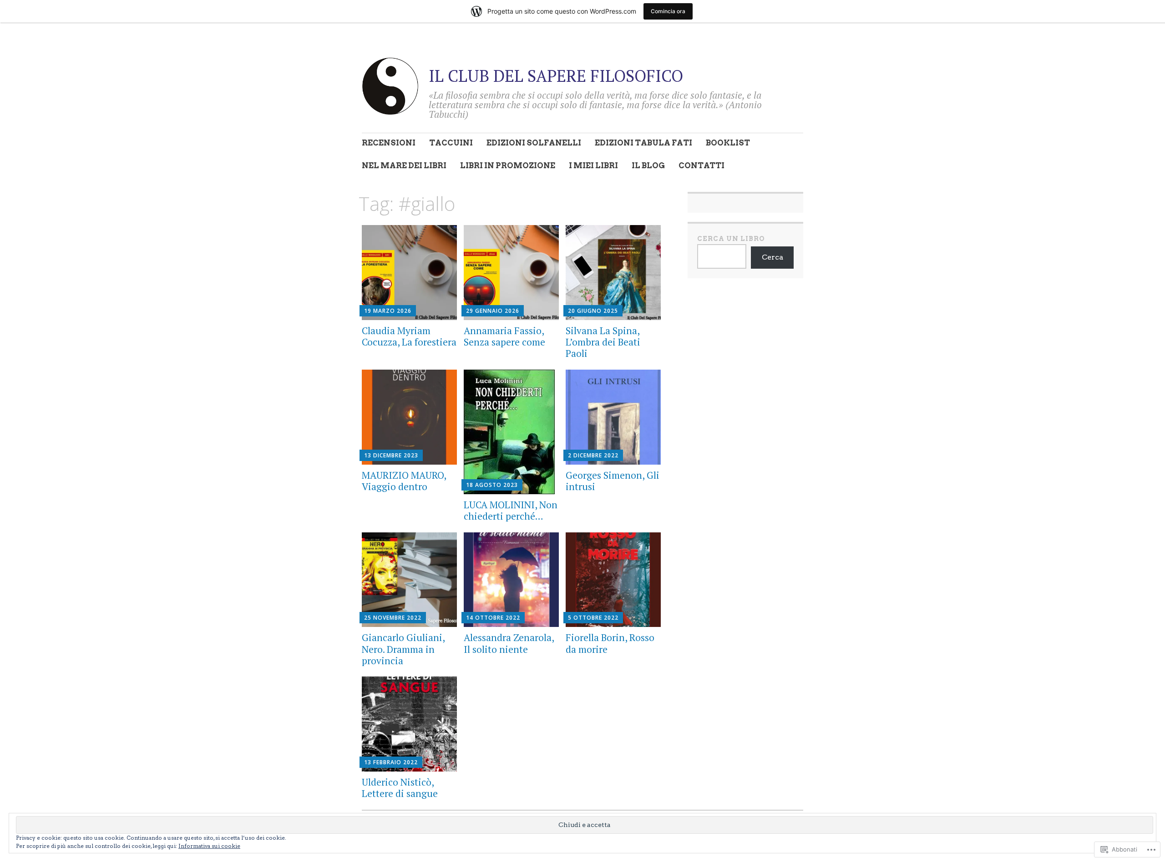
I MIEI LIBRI (593, 165)
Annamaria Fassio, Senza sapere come (504, 336)
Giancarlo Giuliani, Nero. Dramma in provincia (403, 649)
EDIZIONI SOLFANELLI (533, 142)
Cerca (772, 257)
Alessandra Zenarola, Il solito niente (509, 643)
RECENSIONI (388, 142)
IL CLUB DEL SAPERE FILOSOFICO (556, 75)
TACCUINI (451, 142)
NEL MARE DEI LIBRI (404, 165)
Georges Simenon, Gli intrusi (612, 481)
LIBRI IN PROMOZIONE (507, 165)
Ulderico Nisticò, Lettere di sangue (400, 788)
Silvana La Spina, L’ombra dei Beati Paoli (603, 342)
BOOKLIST (728, 142)
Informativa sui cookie (209, 845)
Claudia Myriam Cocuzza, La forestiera (409, 336)
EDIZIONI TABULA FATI (643, 142)
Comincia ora (668, 11)
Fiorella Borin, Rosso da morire (610, 643)
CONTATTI (701, 165)
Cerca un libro (731, 238)
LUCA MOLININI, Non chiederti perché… (510, 510)
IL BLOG (648, 165)
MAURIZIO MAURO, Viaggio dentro (404, 481)
